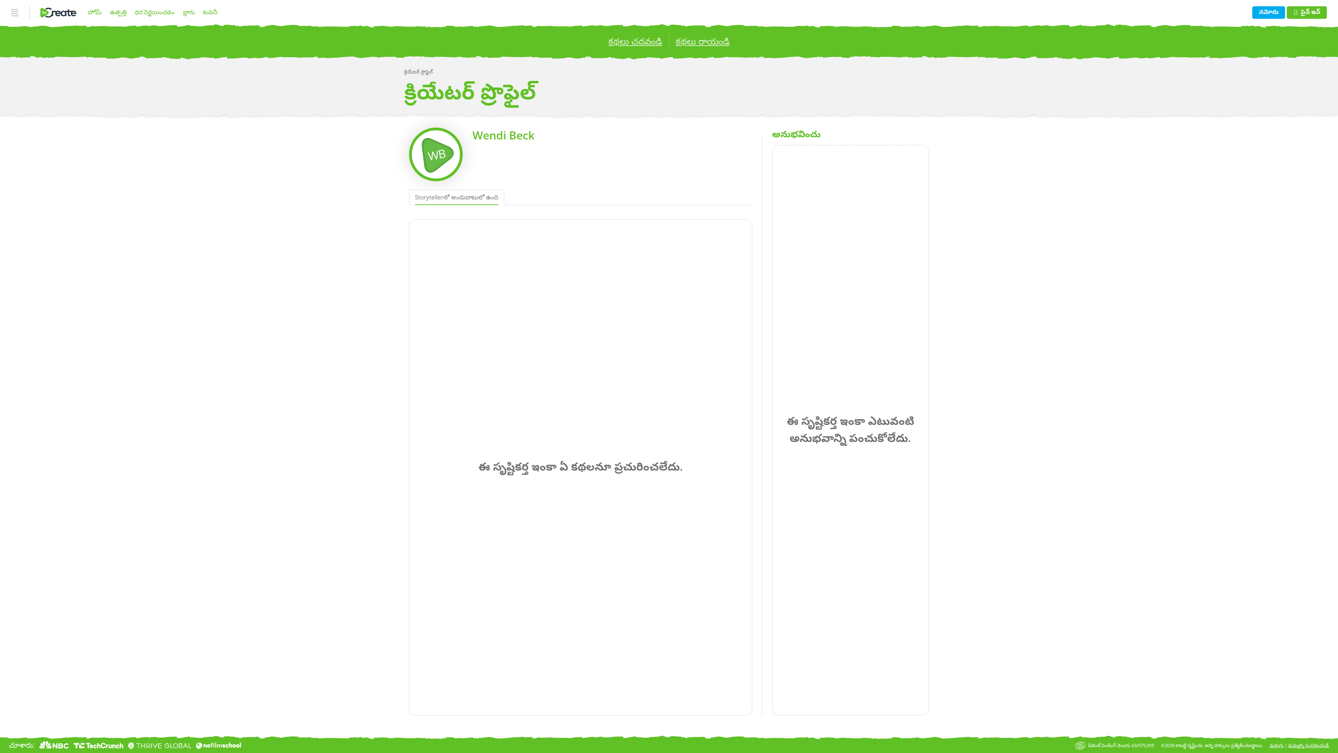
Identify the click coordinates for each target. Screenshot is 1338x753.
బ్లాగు (189, 12)
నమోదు (1269, 12)
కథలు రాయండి (703, 41)
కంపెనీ (210, 12)
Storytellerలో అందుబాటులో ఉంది (456, 197)
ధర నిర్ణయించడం (155, 12)
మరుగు (1277, 745)
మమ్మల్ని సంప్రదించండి (1308, 745)
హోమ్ (95, 12)
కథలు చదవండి (635, 41)
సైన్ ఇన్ (1310, 12)
